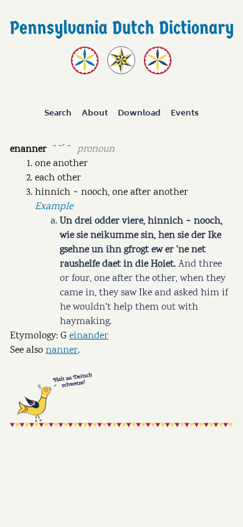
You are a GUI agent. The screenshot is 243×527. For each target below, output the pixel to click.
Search (58, 114)
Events (185, 114)
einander (88, 336)
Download (139, 114)
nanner (61, 350)
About (95, 114)
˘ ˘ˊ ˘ (61, 148)
